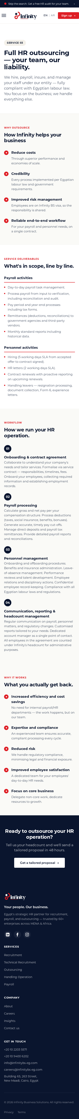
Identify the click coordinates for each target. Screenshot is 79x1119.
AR (53, 15)
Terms (22, 1112)
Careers (9, 1013)
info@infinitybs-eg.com (20, 1063)
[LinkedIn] (7, 934)
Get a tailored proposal (39, 863)
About (8, 1006)
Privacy (9, 1112)
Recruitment (13, 955)
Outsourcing (13, 970)
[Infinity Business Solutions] (25, 15)
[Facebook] (17, 934)
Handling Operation (18, 977)
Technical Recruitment (20, 962)
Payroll (9, 984)
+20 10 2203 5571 (15, 1049)
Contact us (11, 1028)
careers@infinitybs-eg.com (23, 1069)
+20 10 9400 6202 (16, 1056)
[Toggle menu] (4, 15)
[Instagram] (27, 934)
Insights (9, 1021)
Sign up (68, 15)
